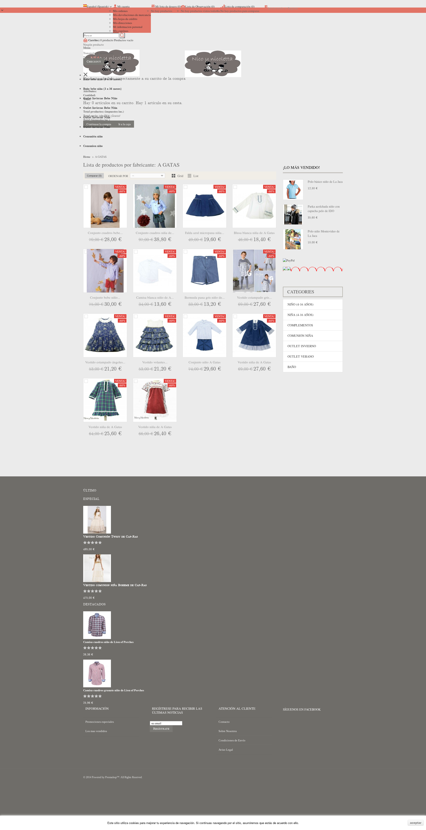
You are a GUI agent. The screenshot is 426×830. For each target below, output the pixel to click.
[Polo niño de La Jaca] (293, 239)
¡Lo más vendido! (301, 167)
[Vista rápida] (123, 240)
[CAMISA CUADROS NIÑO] (97, 638)
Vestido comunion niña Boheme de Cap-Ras (115, 585)
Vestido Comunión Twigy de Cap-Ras (110, 536)
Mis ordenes (120, 11)
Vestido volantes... (155, 362)
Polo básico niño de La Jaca (325, 181)
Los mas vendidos (96, 731)
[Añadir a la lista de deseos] (114, 240)
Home (86, 157)
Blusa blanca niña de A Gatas (254, 232)
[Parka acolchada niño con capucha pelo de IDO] (293, 214)
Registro (293, 8)
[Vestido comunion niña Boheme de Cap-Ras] (97, 581)
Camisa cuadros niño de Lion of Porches (108, 642)
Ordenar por (118, 176)
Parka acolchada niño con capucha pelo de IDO (324, 208)
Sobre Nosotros (228, 731)
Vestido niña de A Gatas (254, 362)
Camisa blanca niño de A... (155, 297)
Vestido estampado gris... (254, 297)
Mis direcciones (122, 23)
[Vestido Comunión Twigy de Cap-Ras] (97, 532)
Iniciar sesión (276, 8)
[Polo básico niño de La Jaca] (293, 189)
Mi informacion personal (127, 27)
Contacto (224, 721)
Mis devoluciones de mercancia (132, 15)
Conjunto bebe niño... (105, 297)
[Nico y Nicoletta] (213, 70)
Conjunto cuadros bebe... (105, 232)
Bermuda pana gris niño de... (205, 297)
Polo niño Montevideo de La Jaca (323, 233)
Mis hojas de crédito (125, 19)
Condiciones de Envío (232, 740)
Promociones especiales (99, 721)
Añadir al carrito (96, 240)
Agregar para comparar (86, 187)
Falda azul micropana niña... (204, 232)
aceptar (415, 822)
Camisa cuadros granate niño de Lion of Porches (113, 690)
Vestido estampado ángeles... (105, 362)
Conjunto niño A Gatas (205, 362)
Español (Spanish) (97, 6)
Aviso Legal (226, 749)
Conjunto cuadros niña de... (155, 232)
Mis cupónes (120, 31)
